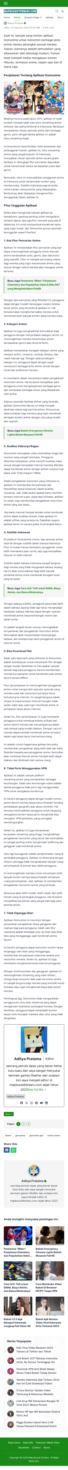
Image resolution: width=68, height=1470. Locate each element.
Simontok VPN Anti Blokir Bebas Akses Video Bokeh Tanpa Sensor (36, 1370)
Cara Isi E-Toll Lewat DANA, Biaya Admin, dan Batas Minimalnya (17, 1288)
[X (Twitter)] (27, 1103)
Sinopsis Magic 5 (33, 17)
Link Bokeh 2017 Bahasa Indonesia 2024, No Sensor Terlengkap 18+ (36, 1360)
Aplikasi (49, 17)
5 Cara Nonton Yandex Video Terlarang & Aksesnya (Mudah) (34, 1392)
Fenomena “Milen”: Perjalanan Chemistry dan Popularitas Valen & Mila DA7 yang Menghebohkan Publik (33, 284)
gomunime (20, 1135)
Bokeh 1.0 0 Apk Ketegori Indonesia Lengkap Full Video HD (17, 1323)
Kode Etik (28, 1442)
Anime (8, 1135)
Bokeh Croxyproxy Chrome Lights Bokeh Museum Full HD (48, 1252)
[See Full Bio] (46, 1089)
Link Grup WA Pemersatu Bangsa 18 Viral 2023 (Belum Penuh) (37, 1402)
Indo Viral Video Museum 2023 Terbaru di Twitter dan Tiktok (34, 1349)
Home (7, 17)
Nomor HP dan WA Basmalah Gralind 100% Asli (38, 1413)
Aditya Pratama (32, 1181)
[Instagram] (32, 1103)
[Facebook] (22, 1103)
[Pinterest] (36, 1103)
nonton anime (53, 1135)
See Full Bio (36, 1089)
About (46, 1447)
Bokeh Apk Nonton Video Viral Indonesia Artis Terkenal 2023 (48, 1323)
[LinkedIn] (46, 1103)
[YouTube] (41, 1103)
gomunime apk (36, 1135)
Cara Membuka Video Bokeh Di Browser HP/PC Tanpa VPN (49, 1288)
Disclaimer (23, 1447)
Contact (36, 1447)
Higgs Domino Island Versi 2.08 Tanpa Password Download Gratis (36, 1424)
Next (7, 1114)
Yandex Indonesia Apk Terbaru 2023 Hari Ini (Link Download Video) (38, 1381)
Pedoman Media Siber (48, 1442)
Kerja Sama (14, 1442)
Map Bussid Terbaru (39, 1457)
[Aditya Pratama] (34, 1176)
